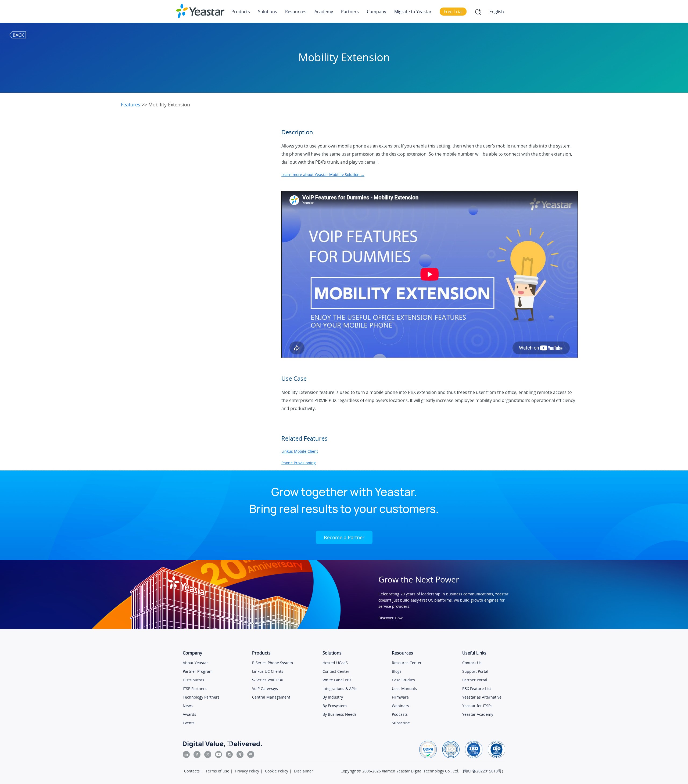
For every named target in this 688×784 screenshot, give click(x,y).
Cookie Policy (276, 771)
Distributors (193, 679)
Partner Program (198, 671)
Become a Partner (344, 537)
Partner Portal (474, 679)
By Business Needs (339, 714)
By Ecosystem (334, 705)
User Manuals (404, 688)
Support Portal (475, 671)
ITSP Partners (195, 688)
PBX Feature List (476, 688)
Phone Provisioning (298, 462)
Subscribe (401, 722)
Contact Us (472, 662)
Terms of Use (217, 771)
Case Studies (403, 679)
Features (131, 104)
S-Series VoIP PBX (267, 679)
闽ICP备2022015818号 (482, 771)
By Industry (332, 697)
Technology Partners (201, 697)
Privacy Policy (247, 771)
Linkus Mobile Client (299, 451)
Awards (189, 714)
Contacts (192, 771)
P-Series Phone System (272, 662)
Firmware (400, 697)
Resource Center (407, 662)
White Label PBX (337, 679)
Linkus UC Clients (267, 671)
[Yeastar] (200, 11)
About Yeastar (195, 662)
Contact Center (335, 671)
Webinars (400, 705)
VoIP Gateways (265, 688)
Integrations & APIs (339, 688)
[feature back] (18, 34)
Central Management (271, 697)
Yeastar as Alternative (481, 697)
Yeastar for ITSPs (477, 705)
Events (189, 722)
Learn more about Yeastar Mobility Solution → (322, 174)
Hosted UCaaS (335, 662)
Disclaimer (303, 771)
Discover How (390, 617)
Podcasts (400, 714)
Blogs (397, 671)
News (188, 705)
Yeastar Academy (477, 714)
